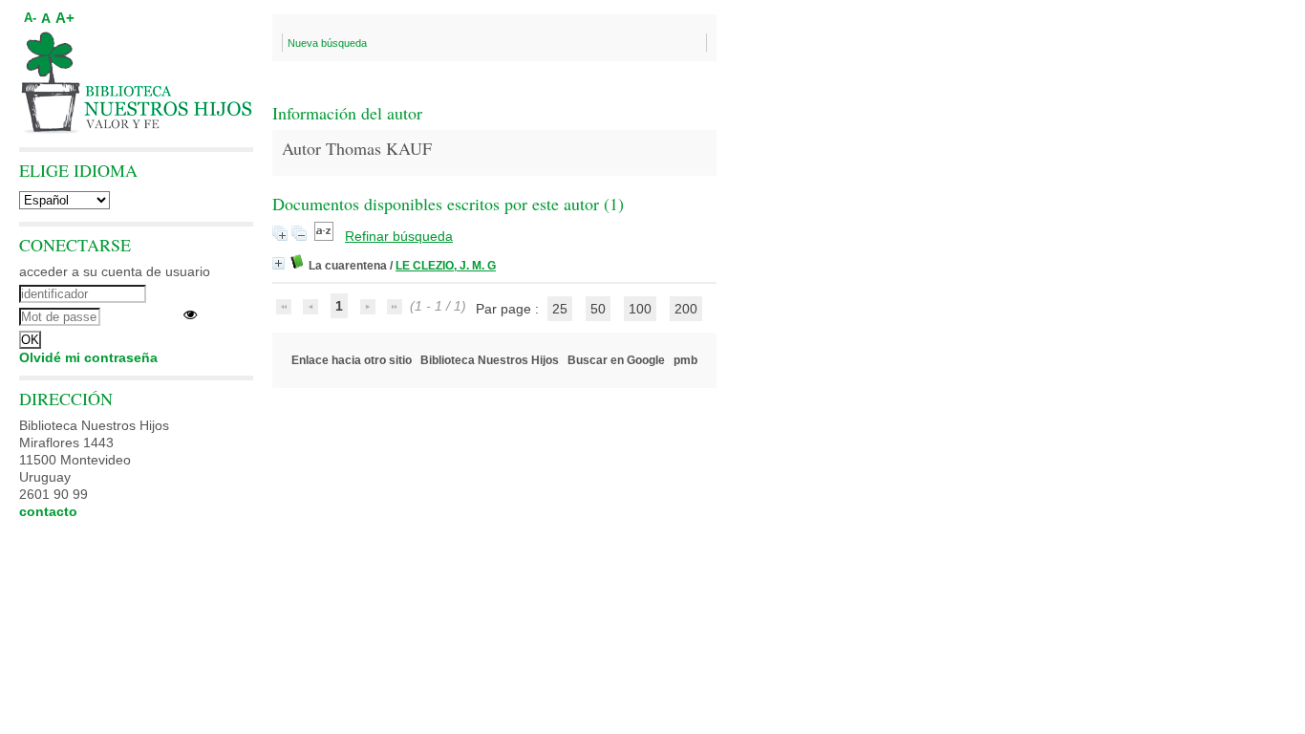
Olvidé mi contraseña (88, 357)
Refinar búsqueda (399, 236)
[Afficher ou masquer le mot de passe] (190, 314)
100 (640, 308)
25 (559, 308)
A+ (65, 18)
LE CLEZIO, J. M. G (446, 265)
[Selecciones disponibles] (325, 236)
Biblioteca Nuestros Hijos (489, 360)
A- (30, 18)
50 (598, 308)
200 (685, 308)
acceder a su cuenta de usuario (114, 271)
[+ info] (278, 263)
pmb (685, 360)
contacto (48, 511)
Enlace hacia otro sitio (351, 360)
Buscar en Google (616, 360)
